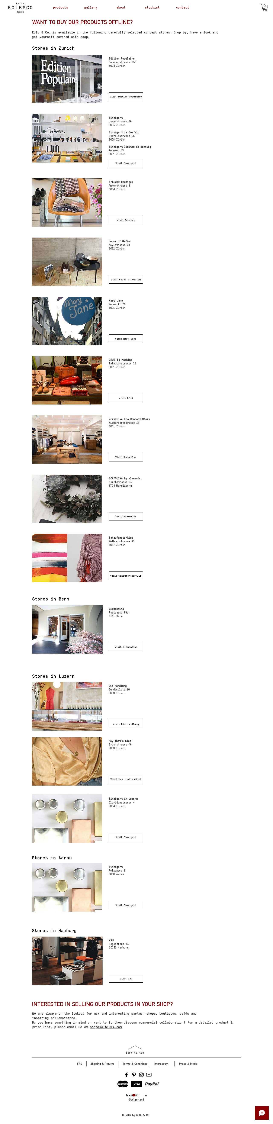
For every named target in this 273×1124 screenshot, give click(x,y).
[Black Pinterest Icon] (134, 1075)
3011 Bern (116, 616)
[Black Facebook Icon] (126, 1075)
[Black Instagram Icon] (141, 1075)
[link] (265, 7)
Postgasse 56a (118, 612)
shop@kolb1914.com (106, 1026)
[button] (126, 96)
